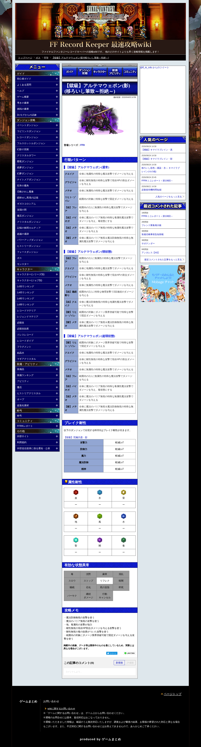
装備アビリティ (114, 72)
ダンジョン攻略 (84, 72)
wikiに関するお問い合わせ (61, 708)
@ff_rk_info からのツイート (154, 67)
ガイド (69, 72)
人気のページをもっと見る (168, 196)
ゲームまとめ (111, 739)
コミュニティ (129, 72)
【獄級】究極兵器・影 (75, 437)
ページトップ (172, 694)
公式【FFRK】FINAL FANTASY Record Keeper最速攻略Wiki (100, 45)
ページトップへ (147, 310)
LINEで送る (129, 653)
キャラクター (99, 72)
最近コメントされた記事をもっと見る (163, 259)
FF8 (82, 145)
